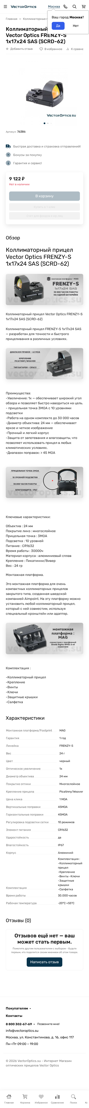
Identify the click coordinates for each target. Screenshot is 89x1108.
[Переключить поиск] (74, 6)
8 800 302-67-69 (19, 1024)
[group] (44, 93)
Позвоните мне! (48, 1024)
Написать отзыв (44, 962)
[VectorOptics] (23, 6)
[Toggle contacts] (65, 6)
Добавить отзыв (21, 49)
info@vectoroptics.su (22, 1031)
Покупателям (17, 1008)
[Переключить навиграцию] (5, 6)
